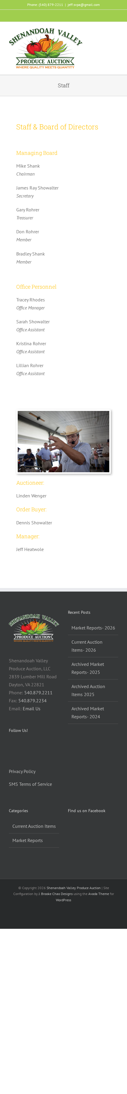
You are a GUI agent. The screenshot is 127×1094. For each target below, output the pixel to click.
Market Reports (27, 840)
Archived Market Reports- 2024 (87, 712)
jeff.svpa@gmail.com (84, 4)
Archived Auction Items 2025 (88, 690)
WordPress (63, 900)
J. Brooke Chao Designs (56, 893)
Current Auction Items (34, 826)
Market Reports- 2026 (93, 628)
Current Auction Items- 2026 (86, 646)
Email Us (31, 708)
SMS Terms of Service (30, 784)
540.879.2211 (38, 692)
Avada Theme (98, 893)
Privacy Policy (22, 771)
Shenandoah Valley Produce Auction (74, 888)
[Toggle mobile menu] (115, 32)
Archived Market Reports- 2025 (87, 668)
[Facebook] (10, 746)
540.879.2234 (32, 700)
